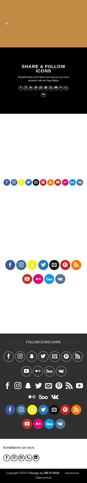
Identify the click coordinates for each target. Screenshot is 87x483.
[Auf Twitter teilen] (21, 136)
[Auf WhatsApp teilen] (6, 136)
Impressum (72, 473)
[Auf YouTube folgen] (56, 88)
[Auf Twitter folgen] (36, 88)
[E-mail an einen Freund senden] (28, 136)
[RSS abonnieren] (51, 88)
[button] (6, 23)
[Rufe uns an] (28, 458)
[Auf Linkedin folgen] (36, 458)
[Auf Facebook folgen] (20, 88)
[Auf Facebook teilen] (14, 136)
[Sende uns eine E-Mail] (41, 88)
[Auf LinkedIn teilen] (43, 136)
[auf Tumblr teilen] (50, 136)
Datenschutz (44, 477)
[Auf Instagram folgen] (25, 88)
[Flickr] (61, 88)
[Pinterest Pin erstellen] (36, 136)
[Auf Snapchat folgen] (31, 88)
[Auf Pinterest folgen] (46, 88)
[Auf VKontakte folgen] (43, 94)
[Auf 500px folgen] (66, 88)
